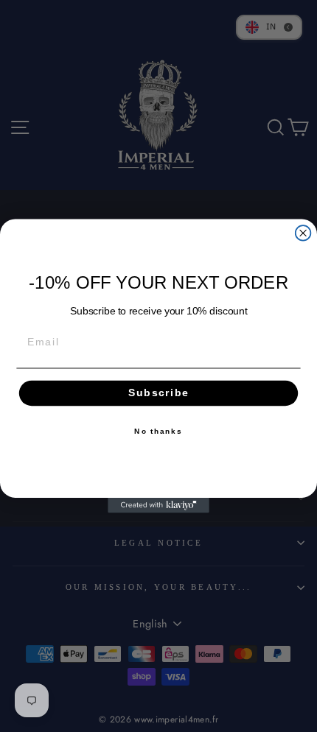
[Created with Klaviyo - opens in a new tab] (158, 505)
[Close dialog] (303, 233)
